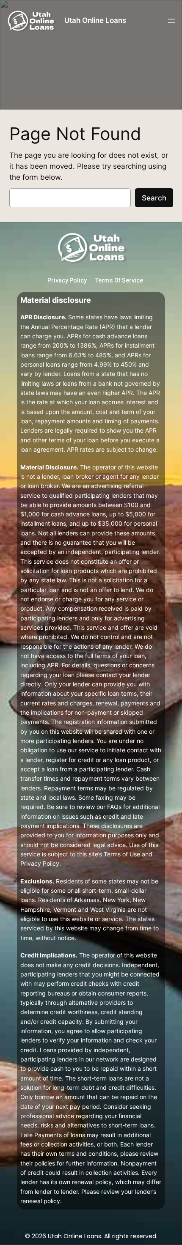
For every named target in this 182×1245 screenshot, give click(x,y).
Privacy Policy (67, 280)
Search (154, 198)
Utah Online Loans (95, 20)
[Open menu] (171, 21)
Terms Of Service (119, 280)
